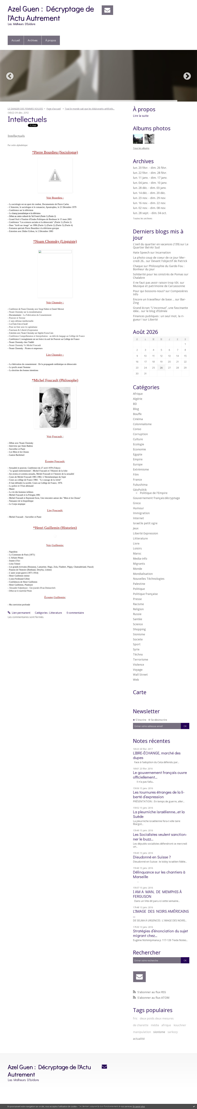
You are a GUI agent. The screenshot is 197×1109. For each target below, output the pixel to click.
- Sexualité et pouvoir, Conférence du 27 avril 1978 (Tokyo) (34, 468)
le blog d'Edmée (156, 311)
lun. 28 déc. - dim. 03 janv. (149, 188)
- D (9, 216)
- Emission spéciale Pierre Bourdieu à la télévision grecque (34, 228)
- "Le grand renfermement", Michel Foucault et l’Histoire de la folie (37, 471)
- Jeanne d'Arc (14, 561)
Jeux (135, 528)
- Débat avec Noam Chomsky (21, 443)
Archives (33, 40)
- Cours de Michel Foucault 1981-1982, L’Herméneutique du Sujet (37, 477)
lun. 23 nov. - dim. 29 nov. (149, 198)
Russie (137, 614)
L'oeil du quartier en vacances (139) (156, 244)
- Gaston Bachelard (16, 455)
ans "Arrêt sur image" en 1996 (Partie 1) (28, 225)
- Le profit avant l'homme (19, 367)
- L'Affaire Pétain (16, 558)
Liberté (153, 319)
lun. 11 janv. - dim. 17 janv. (150, 177)
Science (138, 624)
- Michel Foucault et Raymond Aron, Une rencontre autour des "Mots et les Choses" (44, 498)
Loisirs (137, 548)
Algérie (137, 399)
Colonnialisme (142, 424)
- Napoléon (13, 552)
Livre (136, 543)
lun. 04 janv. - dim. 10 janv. (150, 183)
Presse (137, 599)
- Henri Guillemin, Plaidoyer (20, 585)
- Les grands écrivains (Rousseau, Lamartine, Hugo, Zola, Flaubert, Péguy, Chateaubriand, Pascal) (51, 567)
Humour (138, 508)
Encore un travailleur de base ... (153, 299)
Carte (139, 692)
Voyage (138, 669)
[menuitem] (16, 40)
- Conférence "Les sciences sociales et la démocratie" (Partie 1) (35, 222)
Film (136, 474)
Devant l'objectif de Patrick (169, 261)
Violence (138, 664)
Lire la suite (141, 116)
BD (135, 404)
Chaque (138, 266)
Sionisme (139, 634)
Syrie (136, 649)
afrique (166, 1025)
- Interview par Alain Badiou (20, 446)
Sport (137, 644)
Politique (139, 589)
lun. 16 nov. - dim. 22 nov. (149, 203)
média (155, 1025)
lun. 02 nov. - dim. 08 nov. (149, 208)
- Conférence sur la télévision (20, 210)
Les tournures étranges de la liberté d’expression (158, 794)
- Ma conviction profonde (19, 605)
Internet (138, 518)
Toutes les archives (142, 218)
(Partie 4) (68, 225)
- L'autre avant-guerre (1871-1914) (23, 573)
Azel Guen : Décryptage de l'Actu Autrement (51, 13)
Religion (138, 609)
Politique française (145, 594)
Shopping (139, 629)
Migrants (139, 563)
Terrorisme (140, 659)
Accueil (16, 40)
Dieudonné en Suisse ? (152, 856)
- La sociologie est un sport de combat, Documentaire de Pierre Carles (38, 204)
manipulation (142, 1032)
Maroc (137, 553)
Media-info (140, 558)
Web (136, 679)
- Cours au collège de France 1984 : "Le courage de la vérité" (34, 480)
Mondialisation (143, 574)
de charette (140, 1025)
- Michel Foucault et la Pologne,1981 (24, 495)
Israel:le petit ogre (145, 523)
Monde (137, 568)
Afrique (138, 393)
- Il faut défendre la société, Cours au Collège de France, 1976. (35, 483)
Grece (137, 503)
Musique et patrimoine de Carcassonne (159, 286)
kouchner (180, 1025)
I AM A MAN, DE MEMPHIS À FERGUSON (157, 894)
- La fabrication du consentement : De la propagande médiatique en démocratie (42, 364)
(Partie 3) (60, 225)
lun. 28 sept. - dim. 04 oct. (150, 213)
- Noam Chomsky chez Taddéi (21, 342)
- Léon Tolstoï (14, 564)
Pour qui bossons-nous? (149, 291)
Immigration (141, 513)
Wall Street (140, 674)
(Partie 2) (52, 216)
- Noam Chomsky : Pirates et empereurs (25, 348)
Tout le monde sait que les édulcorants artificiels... (90, 108)
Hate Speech (141, 252)
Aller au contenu (11, 2)
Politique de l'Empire (153, 493)
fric (135, 1018)
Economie (139, 449)
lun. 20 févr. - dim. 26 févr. (150, 167)
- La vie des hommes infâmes (20, 492)
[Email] (107, 10)
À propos (50, 40)
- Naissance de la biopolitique (21, 501)
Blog (136, 409)
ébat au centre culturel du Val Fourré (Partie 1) (29, 216)
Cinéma (138, 419)
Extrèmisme (141, 469)
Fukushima (140, 484)
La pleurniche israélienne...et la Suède (159, 814)
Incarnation (163, 252)
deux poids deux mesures (157, 1018)
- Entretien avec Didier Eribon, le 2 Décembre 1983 (30, 231)
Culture (138, 439)
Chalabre (139, 277)
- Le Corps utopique (16, 504)
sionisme (159, 1032)
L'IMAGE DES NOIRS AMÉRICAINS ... (161, 913)
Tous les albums (141, 148)
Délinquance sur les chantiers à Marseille (159, 874)
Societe (138, 639)
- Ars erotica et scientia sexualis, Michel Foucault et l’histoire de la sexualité (41, 474)
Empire (138, 459)
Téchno (138, 654)
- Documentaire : (29, 315)
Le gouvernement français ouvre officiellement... (160, 775)
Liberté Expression (145, 533)
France (137, 479)
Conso (137, 429)
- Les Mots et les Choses (18, 452)
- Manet (11, 489)
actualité (139, 1038)
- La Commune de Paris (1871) (21, 555)
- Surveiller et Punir (17, 449)
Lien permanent (20, 612)
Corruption (140, 434)
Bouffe (137, 414)
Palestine (139, 584)
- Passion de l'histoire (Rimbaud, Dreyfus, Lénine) (30, 570)
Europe (138, 464)
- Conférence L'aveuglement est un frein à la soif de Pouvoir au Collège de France (43, 339)
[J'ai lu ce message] (194, 1106)
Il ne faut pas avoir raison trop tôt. (156, 282)
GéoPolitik (140, 490)
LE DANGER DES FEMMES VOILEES (25, 108)
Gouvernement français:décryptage (156, 498)
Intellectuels (27, 119)
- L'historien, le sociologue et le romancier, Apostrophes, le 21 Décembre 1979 (42, 207)
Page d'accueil (53, 108)
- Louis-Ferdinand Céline (19, 579)
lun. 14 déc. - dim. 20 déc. (149, 193)
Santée (137, 619)
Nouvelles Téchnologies (148, 578)
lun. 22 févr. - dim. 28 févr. (150, 173)
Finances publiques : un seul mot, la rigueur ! (158, 317)
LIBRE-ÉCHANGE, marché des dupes (157, 755)
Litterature (55, 612)
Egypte (137, 454)
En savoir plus (139, 1106)
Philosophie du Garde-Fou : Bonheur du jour (158, 267)
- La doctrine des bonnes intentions (23, 370)
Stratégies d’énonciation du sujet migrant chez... (160, 933)
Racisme (138, 604)
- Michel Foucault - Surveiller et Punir (25, 517)
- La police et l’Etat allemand (20, 486)
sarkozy (173, 1032)
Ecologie (138, 444)
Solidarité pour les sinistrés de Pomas (158, 274)
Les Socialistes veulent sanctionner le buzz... (160, 837)
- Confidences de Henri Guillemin (22, 582)
